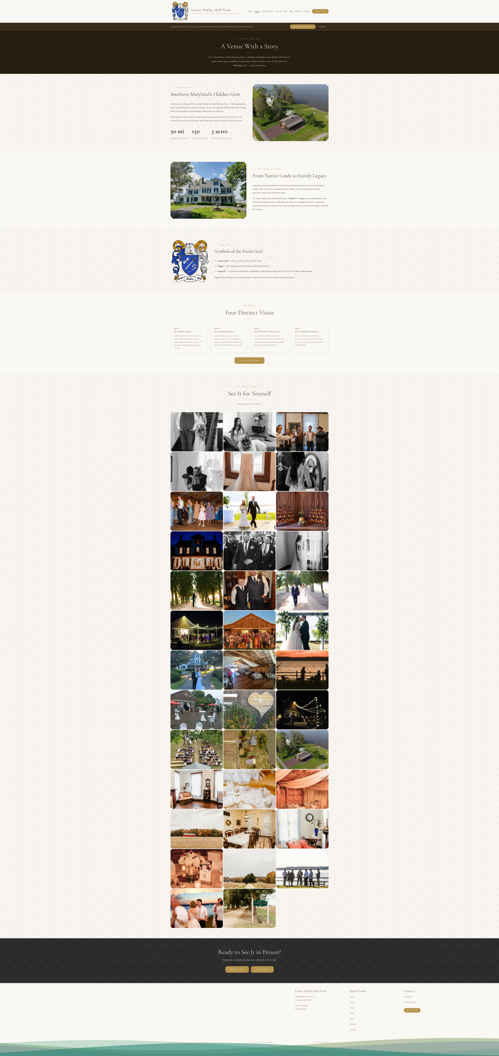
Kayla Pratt (325, 1042)
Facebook (408, 996)
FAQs (285, 11)
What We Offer (268, 11)
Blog (291, 11)
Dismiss (322, 27)
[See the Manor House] (189, 339)
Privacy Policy (254, 1042)
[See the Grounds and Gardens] (309, 339)
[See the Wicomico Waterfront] (269, 339)
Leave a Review (410, 1002)
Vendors (298, 11)
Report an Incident (267, 1042)
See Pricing (262, 969)
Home (250, 11)
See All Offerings (249, 360)
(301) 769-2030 (301, 1005)
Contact (307, 11)
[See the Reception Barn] (229, 339)
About (257, 11)
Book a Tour (320, 11)
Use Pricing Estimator (303, 27)
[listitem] (196, 431)
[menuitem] (250, 11)
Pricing (278, 11)
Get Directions (300, 1009)
